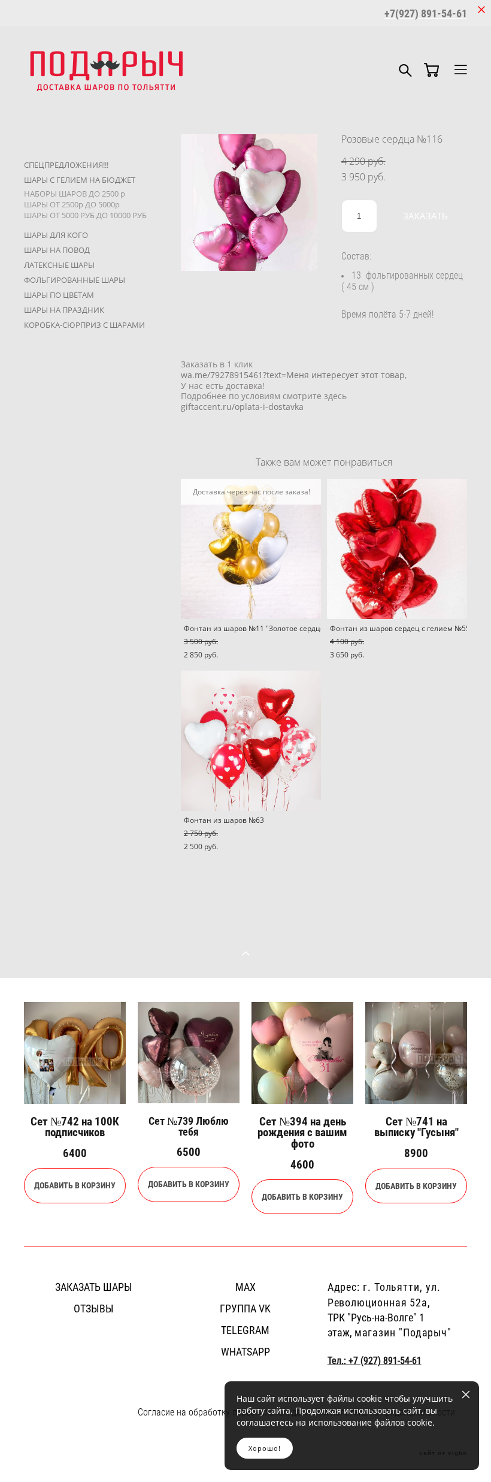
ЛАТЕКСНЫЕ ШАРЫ (59, 264)
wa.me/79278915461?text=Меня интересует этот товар (293, 375)
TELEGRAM (245, 1330)
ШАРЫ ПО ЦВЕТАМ (59, 294)
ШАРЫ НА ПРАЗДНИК (64, 309)
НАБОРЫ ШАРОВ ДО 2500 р (74, 193)
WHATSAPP (245, 1351)
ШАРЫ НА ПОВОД (57, 250)
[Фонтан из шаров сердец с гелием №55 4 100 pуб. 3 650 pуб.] (397, 549)
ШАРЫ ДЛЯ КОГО (56, 235)
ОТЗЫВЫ (94, 1308)
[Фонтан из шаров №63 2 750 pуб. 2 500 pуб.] (251, 741)
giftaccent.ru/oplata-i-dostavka (242, 407)
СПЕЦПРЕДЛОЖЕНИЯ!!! (66, 164)
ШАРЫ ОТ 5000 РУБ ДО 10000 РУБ (85, 215)
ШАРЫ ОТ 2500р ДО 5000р (72, 204)
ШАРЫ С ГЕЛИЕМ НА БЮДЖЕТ (79, 179)
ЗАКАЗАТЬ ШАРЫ (93, 1286)
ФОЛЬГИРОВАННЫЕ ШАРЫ (74, 279)
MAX (245, 1286)
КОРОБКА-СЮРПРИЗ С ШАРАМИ (84, 324)
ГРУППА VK (245, 1308)
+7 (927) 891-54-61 (385, 1360)
